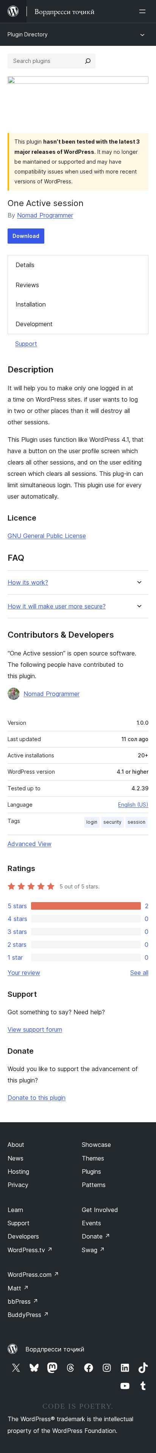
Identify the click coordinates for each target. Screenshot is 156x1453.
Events (91, 1223)
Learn (15, 1210)
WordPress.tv (30, 1250)
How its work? (28, 582)
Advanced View (29, 844)
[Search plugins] (87, 61)
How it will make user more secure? (57, 606)
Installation (31, 304)
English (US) (133, 804)
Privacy (18, 1185)
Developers (23, 1236)
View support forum (35, 1029)
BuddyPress (28, 1314)
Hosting (18, 1171)
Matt (18, 1288)
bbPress (23, 1301)
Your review (24, 972)
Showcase (96, 1144)
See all (139, 972)
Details (25, 265)
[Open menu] (144, 11)
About (16, 1144)
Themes (93, 1158)
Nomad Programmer (45, 215)
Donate (96, 1236)
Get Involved (100, 1210)
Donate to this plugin (37, 1097)
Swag (93, 1250)
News (15, 1158)
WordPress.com (33, 1274)
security (112, 822)
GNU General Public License (47, 536)
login (91, 822)
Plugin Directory (28, 34)
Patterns (94, 1185)
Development (34, 324)
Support (26, 343)
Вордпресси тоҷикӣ (54, 1349)
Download (25, 236)
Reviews (27, 285)
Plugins (91, 1171)
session (136, 822)
